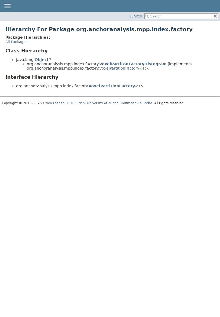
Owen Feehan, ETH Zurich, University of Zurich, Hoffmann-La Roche (97, 103)
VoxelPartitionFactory (119, 68)
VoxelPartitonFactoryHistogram (133, 64)
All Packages (16, 42)
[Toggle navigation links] (7, 6)
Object (42, 59)
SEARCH (135, 16)
